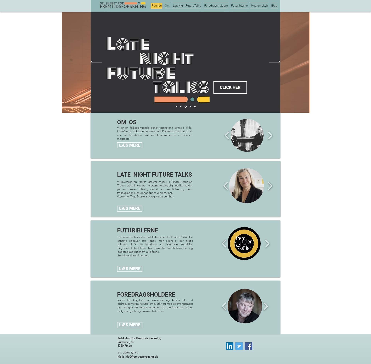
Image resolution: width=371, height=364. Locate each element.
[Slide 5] (195, 106)
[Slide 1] (180, 106)
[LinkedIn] (229, 346)
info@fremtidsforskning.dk (141, 356)
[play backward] (227, 135)
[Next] (275, 63)
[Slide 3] (186, 107)
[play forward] (270, 135)
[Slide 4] (190, 106)
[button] (247, 135)
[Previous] (96, 63)
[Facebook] (248, 346)
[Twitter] (239, 346)
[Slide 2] (176, 106)
